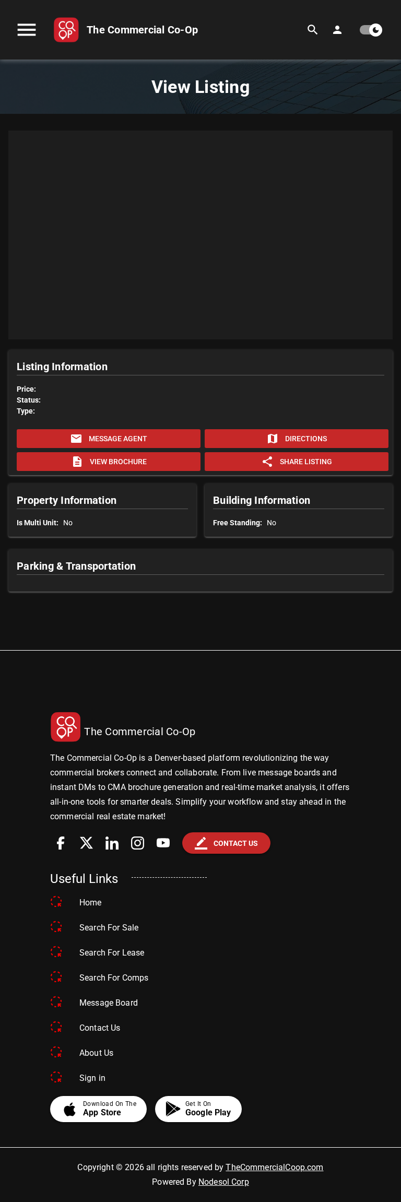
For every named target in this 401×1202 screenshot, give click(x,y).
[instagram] (137, 843)
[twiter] (86, 843)
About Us (96, 1053)
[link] (125, 30)
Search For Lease (111, 953)
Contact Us (100, 1028)
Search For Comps (113, 978)
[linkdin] (112, 843)
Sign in (92, 1078)
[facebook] (61, 843)
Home (90, 903)
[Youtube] (163, 843)
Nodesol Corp (223, 1182)
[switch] (370, 30)
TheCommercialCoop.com (274, 1167)
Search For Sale (108, 928)
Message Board (108, 1003)
